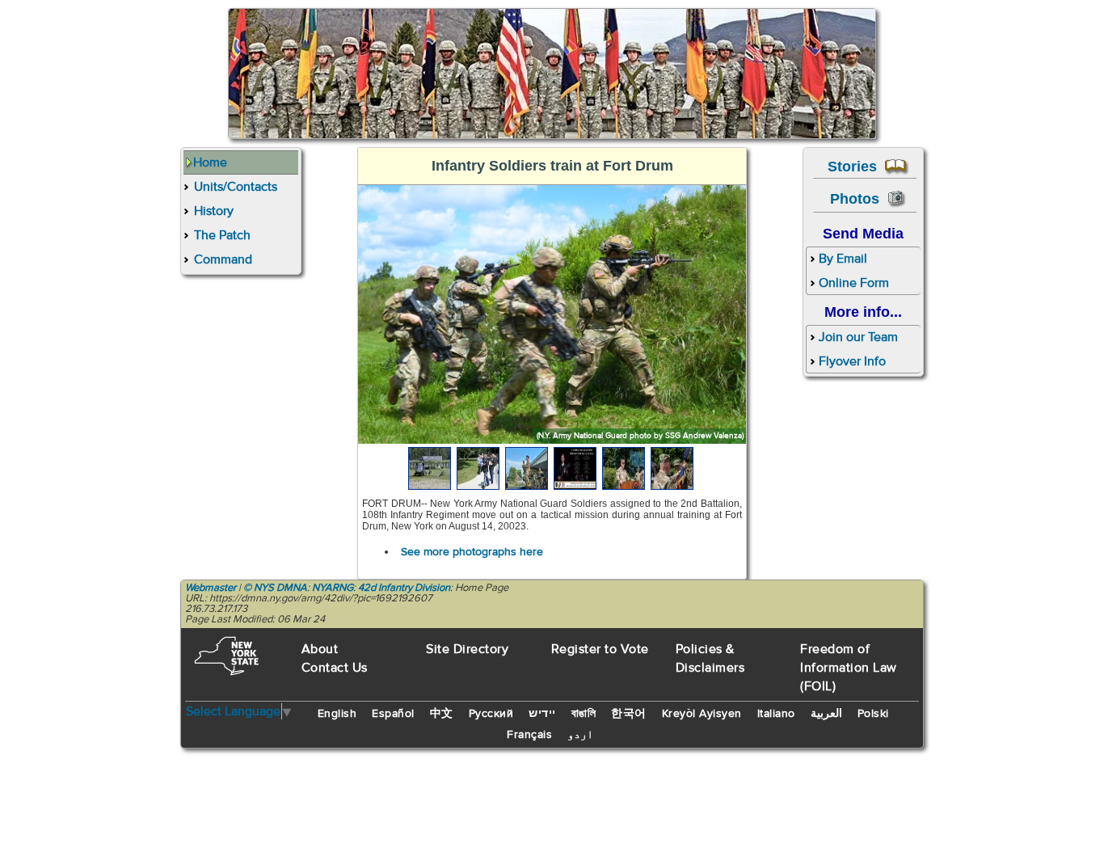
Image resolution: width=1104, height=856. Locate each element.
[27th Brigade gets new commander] (673, 468)
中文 (441, 713)
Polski (873, 713)
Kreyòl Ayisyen (702, 713)
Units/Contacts (235, 187)
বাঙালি (583, 713)
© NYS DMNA (275, 587)
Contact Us (334, 668)
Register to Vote (600, 649)
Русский (491, 713)
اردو (580, 734)
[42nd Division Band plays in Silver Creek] (527, 468)
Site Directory (467, 649)
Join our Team (858, 337)
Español (393, 713)
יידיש (542, 713)
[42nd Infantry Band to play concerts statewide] (576, 468)
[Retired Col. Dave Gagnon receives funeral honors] (479, 468)
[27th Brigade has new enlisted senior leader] (624, 468)
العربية (826, 713)
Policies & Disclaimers (710, 658)
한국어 (629, 713)
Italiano (776, 713)
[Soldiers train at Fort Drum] (430, 468)
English (337, 713)
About (320, 649)
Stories (856, 166)
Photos (858, 198)
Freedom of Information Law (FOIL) (848, 667)
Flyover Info (852, 361)
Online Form (854, 283)
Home (210, 162)
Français (529, 734)
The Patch (222, 235)
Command (223, 259)
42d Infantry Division (404, 587)
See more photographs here (472, 552)
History (214, 211)
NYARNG (332, 587)
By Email (843, 259)
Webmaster (210, 587)
